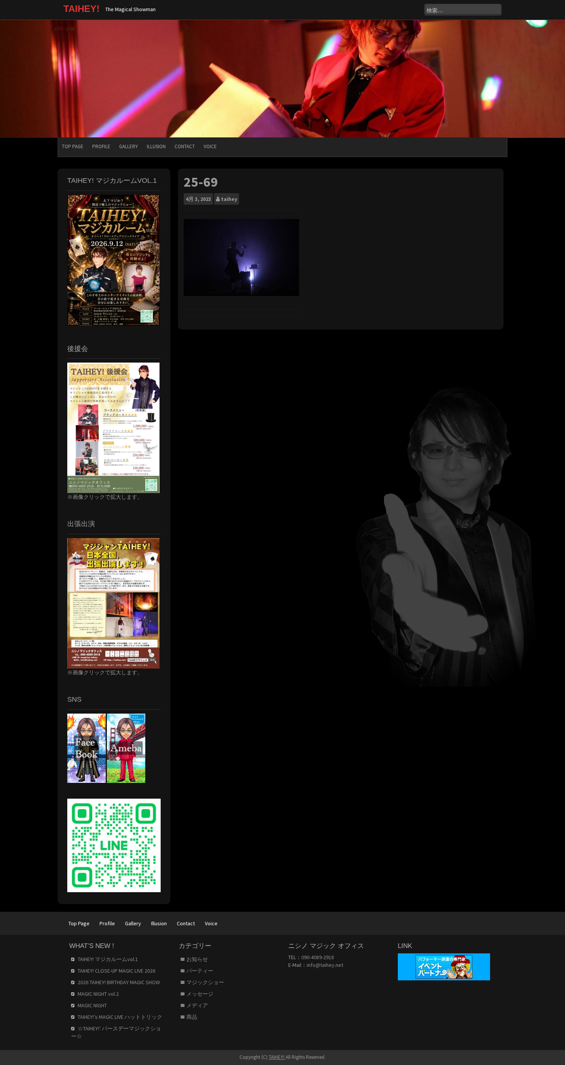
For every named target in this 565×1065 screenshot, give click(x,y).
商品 (191, 1016)
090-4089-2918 (317, 957)
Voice (210, 146)
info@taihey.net (325, 964)
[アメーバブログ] (126, 747)
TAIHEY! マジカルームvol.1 (108, 959)
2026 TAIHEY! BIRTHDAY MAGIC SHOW (119, 982)
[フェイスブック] (86, 747)
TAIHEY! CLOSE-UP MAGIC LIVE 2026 (116, 970)
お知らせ (197, 959)
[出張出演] (113, 602)
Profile (101, 146)
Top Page (72, 146)
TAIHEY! (81, 8)
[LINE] (114, 844)
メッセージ (199, 993)
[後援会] (113, 427)
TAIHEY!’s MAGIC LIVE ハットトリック (120, 1016)
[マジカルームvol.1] (113, 259)
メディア (197, 1005)
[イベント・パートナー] (444, 966)
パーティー (199, 970)
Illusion (156, 146)
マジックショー (205, 982)
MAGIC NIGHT (92, 1005)
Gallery (128, 146)
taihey (229, 199)
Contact (184, 146)
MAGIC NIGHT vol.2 (98, 993)
